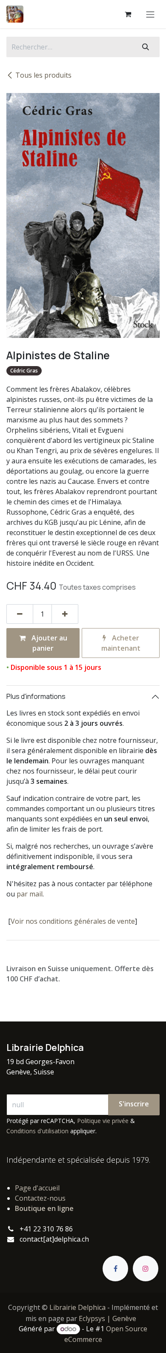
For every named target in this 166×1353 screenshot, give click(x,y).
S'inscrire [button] (134, 1104)
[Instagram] (145, 1268)
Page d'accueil (37, 1188)
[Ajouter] (65, 614)
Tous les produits (43, 75)
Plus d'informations (36, 696)
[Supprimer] (19, 614)
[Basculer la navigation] (150, 14)
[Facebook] (115, 1268)
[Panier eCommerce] (128, 14)
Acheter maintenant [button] (120, 643)
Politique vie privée (103, 1121)
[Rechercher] (146, 47)
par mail (30, 894)
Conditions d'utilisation (37, 1131)
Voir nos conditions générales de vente (73, 921)
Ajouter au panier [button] (48, 643)
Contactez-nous (40, 1198)
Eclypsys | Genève (107, 1318)
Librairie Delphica (77, 1307)
